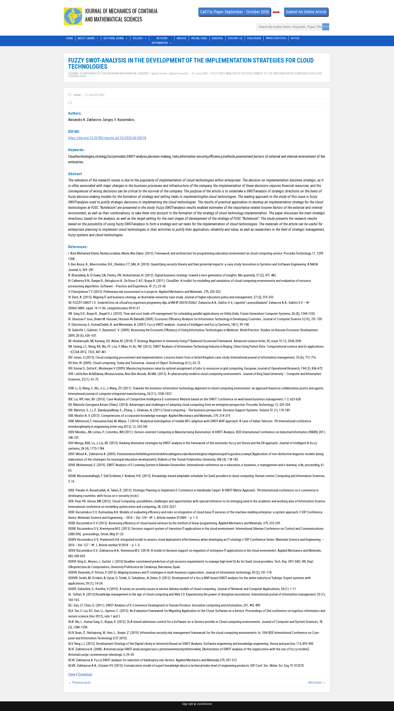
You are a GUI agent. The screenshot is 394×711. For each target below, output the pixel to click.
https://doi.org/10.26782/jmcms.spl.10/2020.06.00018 (107, 138)
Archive (181, 38)
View (71, 674)
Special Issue (199, 38)
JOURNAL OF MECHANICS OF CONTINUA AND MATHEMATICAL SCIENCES (108, 73)
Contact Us (235, 38)
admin (77, 95)
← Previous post (79, 682)
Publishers (254, 38)
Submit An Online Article (306, 11)
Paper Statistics (276, 38)
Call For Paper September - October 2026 (234, 11)
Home (69, 38)
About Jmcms (86, 38)
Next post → (317, 682)
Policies (138, 38)
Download (85, 674)
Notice (295, 38)
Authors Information (160, 39)
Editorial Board (114, 38)
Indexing (217, 38)
